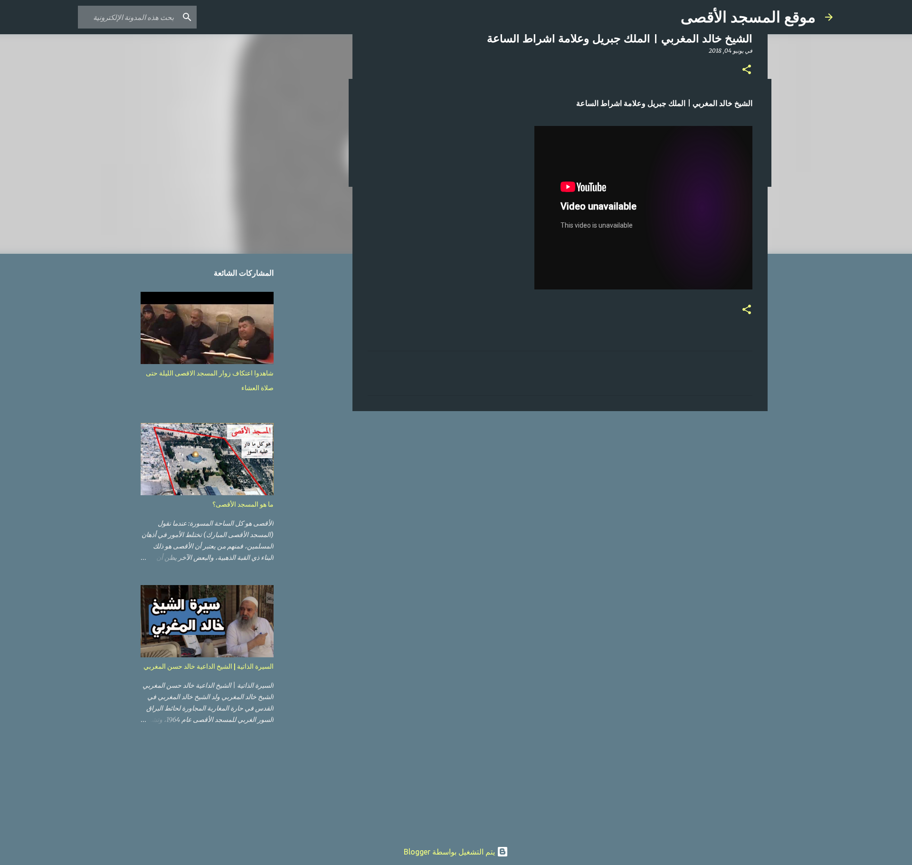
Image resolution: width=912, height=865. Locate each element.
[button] (746, 70)
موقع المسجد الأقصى (748, 17)
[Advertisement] (560, 491)
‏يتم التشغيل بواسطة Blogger (450, 851)
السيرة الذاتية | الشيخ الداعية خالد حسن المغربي (208, 666)
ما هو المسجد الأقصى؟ (243, 504)
